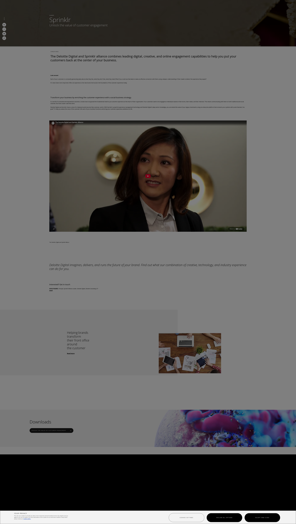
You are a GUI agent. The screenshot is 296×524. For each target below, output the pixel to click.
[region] (148, 517)
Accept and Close (262, 517)
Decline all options (224, 517)
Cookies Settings (186, 517)
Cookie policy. (27, 519)
